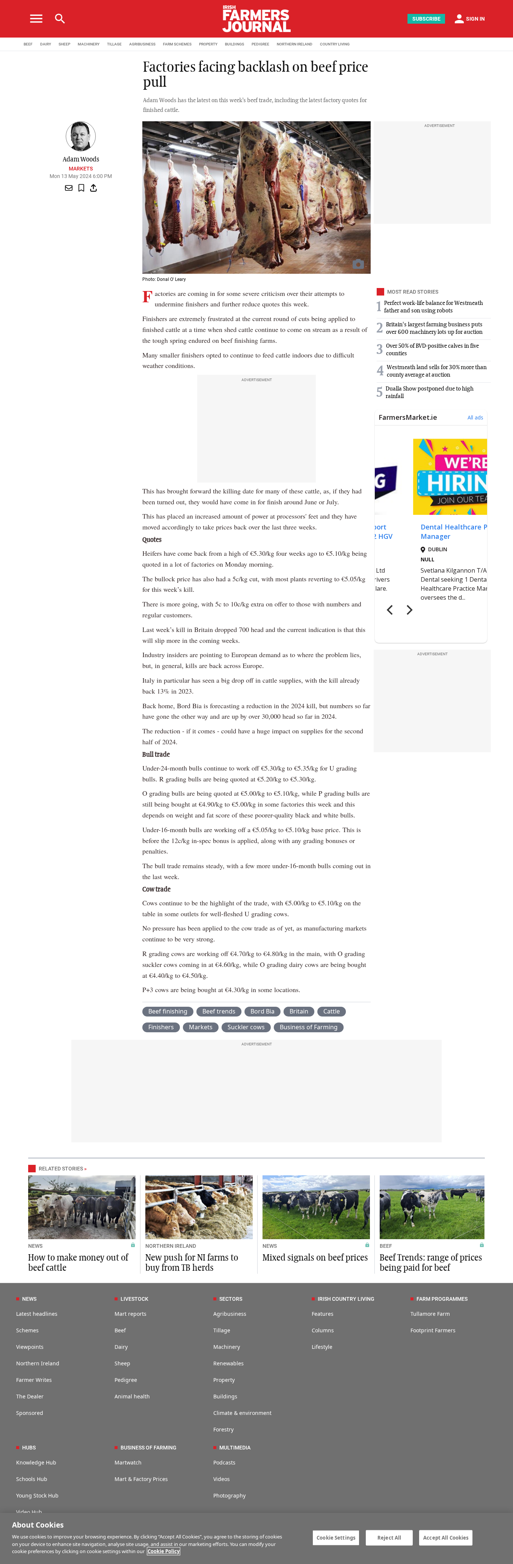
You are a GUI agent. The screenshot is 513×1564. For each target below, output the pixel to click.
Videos (221, 1479)
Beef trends (218, 1011)
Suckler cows (246, 1027)
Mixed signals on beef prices (315, 1257)
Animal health (132, 1396)
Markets (81, 169)
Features (322, 1313)
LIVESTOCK (134, 1299)
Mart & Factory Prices (141, 1479)
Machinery (226, 1346)
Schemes (27, 1330)
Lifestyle (322, 1346)
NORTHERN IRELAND (294, 44)
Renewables (228, 1363)
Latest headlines (36, 1313)
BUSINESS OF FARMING (149, 1448)
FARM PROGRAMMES (442, 1299)
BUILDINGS (234, 44)
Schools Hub (31, 1479)
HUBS (29, 1448)
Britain (299, 1011)
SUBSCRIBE (426, 19)
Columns (323, 1330)
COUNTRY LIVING (335, 44)
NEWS (35, 1246)
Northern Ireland (37, 1363)
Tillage (221, 1330)
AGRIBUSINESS (142, 44)
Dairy (121, 1346)
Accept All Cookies (445, 1537)
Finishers (161, 1027)
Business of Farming (309, 1027)
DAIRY (45, 44)
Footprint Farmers (433, 1330)
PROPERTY (208, 44)
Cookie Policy (164, 1551)
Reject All (389, 1537)
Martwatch (128, 1462)
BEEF (28, 44)
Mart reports (130, 1313)
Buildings (225, 1396)
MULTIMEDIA (234, 1448)
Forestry (223, 1429)
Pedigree (126, 1379)
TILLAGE (114, 44)
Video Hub (29, 1512)
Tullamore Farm (430, 1313)
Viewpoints (30, 1346)
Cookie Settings (336, 1537)
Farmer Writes (34, 1379)
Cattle (331, 1011)
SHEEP (64, 44)
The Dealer (30, 1396)
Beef (120, 1330)
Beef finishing (167, 1011)
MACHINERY (89, 44)
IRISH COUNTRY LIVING (346, 1299)
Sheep (122, 1363)
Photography (229, 1495)
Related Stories (61, 1169)
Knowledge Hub (36, 1462)
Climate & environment (242, 1412)
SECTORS (230, 1299)
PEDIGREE (260, 44)
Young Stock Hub (37, 1495)
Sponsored (29, 1412)
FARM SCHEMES (177, 44)
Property (224, 1379)
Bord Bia (262, 1011)
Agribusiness (229, 1313)
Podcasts (224, 1462)
